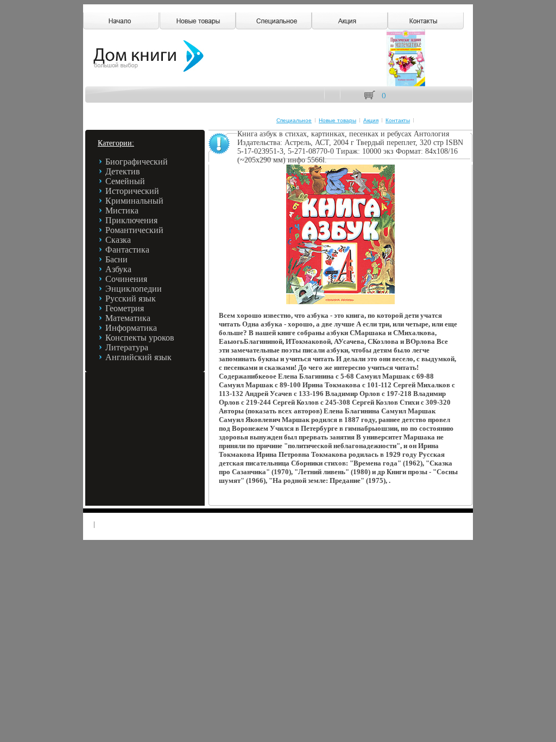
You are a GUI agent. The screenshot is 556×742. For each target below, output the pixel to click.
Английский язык (138, 357)
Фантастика (127, 249)
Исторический (132, 191)
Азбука (118, 269)
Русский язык (130, 298)
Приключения (131, 220)
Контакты (398, 120)
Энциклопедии (133, 288)
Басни (116, 259)
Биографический (136, 161)
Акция (370, 120)
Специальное (294, 120)
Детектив (122, 171)
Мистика (121, 210)
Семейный (125, 181)
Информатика (131, 327)
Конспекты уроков (139, 337)
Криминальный (134, 200)
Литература (126, 347)
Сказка (118, 239)
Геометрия (124, 308)
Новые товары (337, 120)
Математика (127, 318)
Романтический (134, 230)
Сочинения (126, 279)
